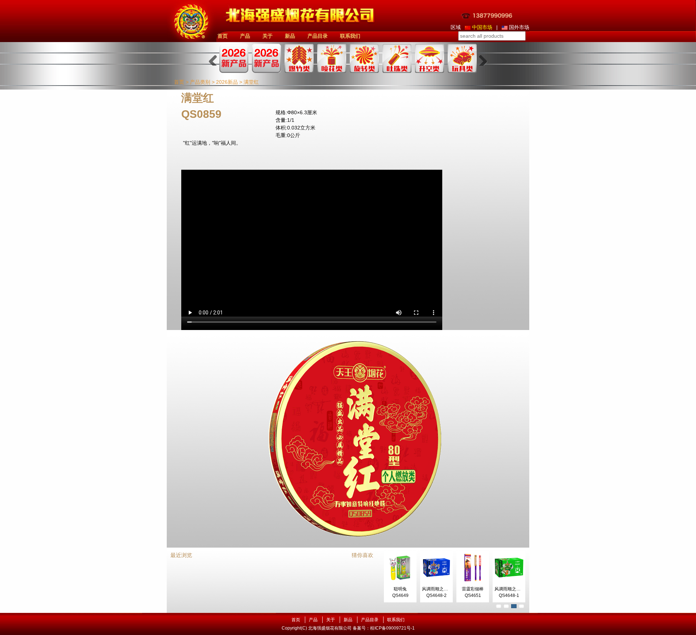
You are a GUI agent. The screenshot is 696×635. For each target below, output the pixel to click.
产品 (245, 36)
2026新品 (227, 82)
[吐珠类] (396, 58)
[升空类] (429, 58)
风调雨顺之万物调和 (441, 588)
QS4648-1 (509, 595)
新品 (290, 36)
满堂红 (251, 82)
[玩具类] (462, 58)
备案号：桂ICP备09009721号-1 (384, 628)
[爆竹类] (299, 58)
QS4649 (400, 595)
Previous (215, 58)
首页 (223, 36)
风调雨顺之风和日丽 (514, 588)
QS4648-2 (436, 595)
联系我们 (350, 36)
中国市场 (482, 27)
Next (480, 58)
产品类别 (200, 82)
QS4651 (473, 595)
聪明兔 (400, 588)
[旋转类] (364, 58)
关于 (267, 36)
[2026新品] (233, 58)
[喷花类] (331, 58)
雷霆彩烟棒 (473, 588)
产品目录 (317, 36)
